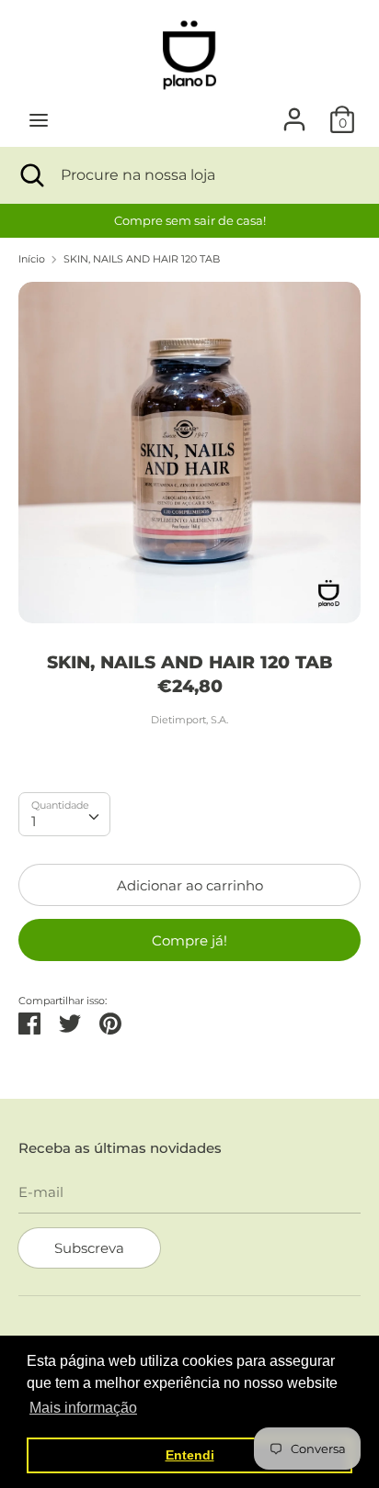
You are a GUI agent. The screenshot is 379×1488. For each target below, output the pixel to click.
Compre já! (189, 940)
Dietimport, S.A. (189, 719)
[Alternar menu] (38, 119)
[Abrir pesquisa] (30, 175)
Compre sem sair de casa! (190, 220)
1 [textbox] (33, 821)
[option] (189, 221)
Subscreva (89, 1248)
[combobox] (64, 814)
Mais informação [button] (83, 1407)
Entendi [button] (190, 1455)
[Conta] (294, 111)
